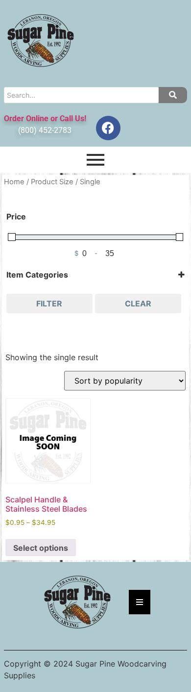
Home (14, 181)
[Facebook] (108, 128)
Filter (49, 303)
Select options (40, 548)
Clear (138, 303)
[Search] (173, 95)
